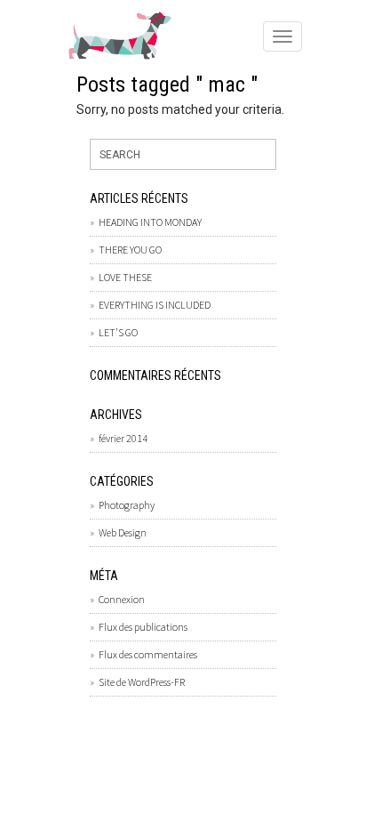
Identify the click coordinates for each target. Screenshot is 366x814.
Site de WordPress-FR (142, 682)
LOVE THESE (125, 277)
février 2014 (123, 438)
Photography (127, 505)
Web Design (123, 532)
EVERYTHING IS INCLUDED (155, 304)
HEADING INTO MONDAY (150, 222)
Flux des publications (143, 626)
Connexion (122, 599)
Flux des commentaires (148, 654)
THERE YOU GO (130, 249)
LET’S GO (118, 332)
